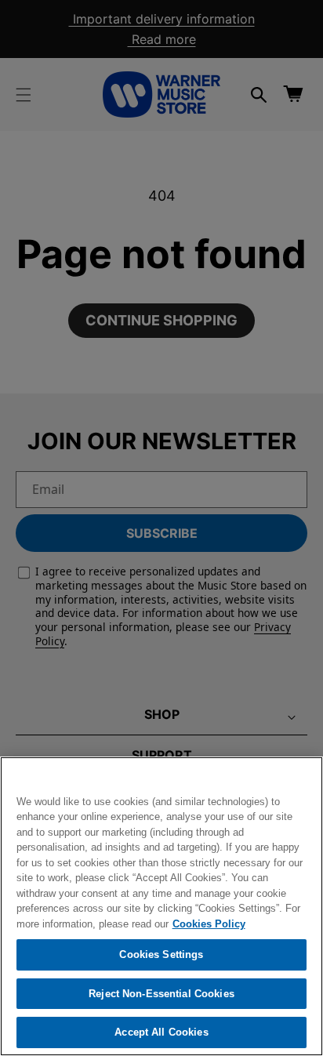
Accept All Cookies (161, 1032)
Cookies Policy (208, 924)
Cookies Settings (161, 954)
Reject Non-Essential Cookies (161, 994)
